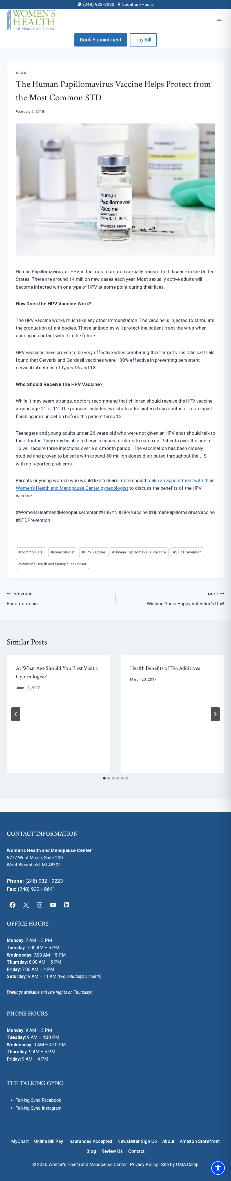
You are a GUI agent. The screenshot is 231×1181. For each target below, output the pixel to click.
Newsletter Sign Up (137, 1141)
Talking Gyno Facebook (38, 1100)
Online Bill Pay (48, 1141)
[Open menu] (219, 20)
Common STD (31, 552)
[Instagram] (40, 905)
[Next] (215, 714)
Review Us (112, 1151)
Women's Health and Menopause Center (52, 564)
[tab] (104, 778)
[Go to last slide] (15, 714)
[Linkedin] (66, 905)
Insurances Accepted (90, 1141)
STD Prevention (187, 552)
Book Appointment (100, 40)
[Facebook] (13, 905)
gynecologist (63, 552)
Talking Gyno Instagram (38, 1108)
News (21, 73)
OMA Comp (187, 1164)
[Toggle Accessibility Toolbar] (218, 1168)
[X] (26, 905)
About (168, 1141)
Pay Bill (143, 40)
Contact (136, 1151)
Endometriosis (22, 598)
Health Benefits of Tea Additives (165, 668)
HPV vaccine (93, 552)
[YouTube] (53, 905)
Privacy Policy (144, 1164)
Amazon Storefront (200, 1141)
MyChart (20, 1141)
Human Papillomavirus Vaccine (139, 552)
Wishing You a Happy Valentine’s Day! (185, 598)
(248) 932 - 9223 (44, 881)
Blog (91, 1151)
